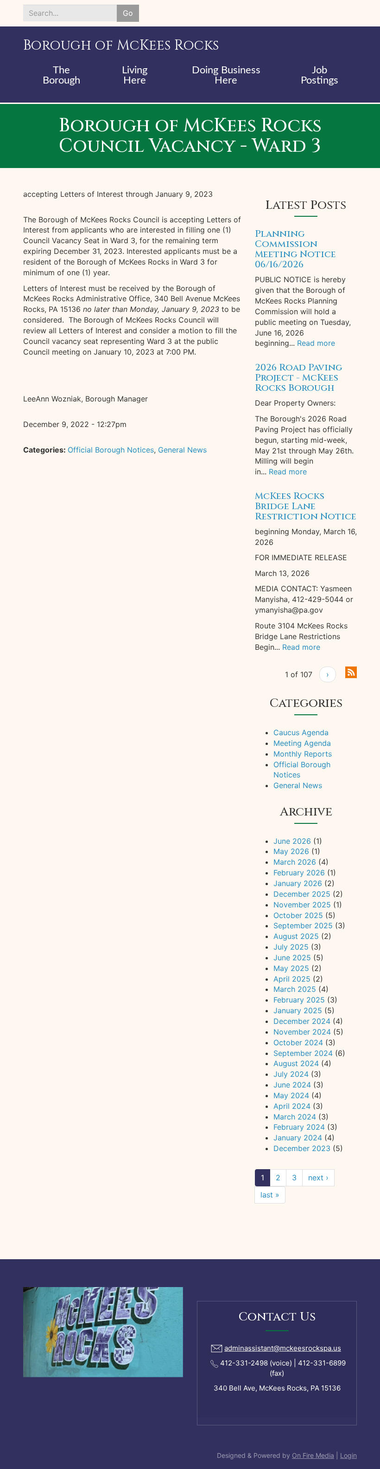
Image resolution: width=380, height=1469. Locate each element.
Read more (316, 343)
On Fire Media (313, 1455)
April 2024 (291, 1106)
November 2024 (302, 1031)
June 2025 (292, 957)
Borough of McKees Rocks (121, 45)
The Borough (61, 75)
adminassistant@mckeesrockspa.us (282, 1348)
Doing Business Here (226, 75)
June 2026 (292, 841)
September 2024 (303, 1053)
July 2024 (291, 1074)
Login (348, 1455)
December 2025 (301, 894)
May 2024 (291, 1095)
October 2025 (298, 915)
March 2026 (294, 862)
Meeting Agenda (302, 743)
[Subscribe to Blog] (351, 671)
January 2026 (297, 883)
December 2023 (301, 1148)
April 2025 (291, 979)
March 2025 (294, 989)
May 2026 (291, 851)
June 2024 (292, 1084)
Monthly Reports (302, 753)
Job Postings (319, 75)
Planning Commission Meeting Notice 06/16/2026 (295, 249)
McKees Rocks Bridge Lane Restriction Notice (305, 506)
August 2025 (296, 936)
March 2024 (294, 1116)
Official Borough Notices (111, 449)
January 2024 (297, 1137)
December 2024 (301, 1021)
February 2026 (299, 872)
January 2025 (297, 1010)
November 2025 (302, 904)
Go (128, 13)
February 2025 (299, 999)
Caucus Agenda (301, 732)
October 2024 (298, 1042)
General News (182, 449)
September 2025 (303, 925)
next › (318, 1177)
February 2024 (299, 1127)
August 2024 (296, 1063)
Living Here (134, 75)
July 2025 (291, 946)
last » (269, 1194)
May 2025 (291, 968)
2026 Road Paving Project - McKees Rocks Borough (298, 377)
